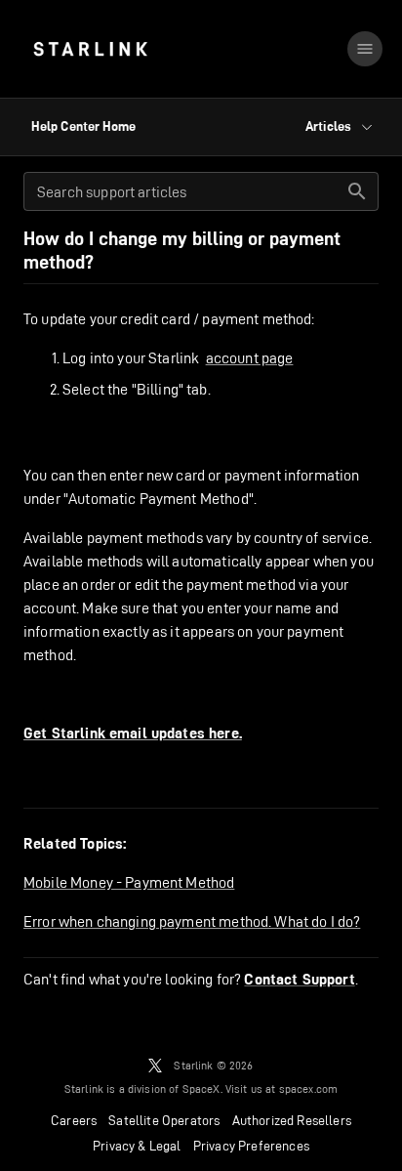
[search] (357, 191)
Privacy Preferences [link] (251, 1145)
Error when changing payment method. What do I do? (191, 921)
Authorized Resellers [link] (291, 1120)
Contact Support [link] (299, 979)
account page (250, 358)
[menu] (364, 48)
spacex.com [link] (309, 1088)
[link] (90, 49)
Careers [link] (74, 1120)
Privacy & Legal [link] (137, 1145)
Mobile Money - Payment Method (128, 882)
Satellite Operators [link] (164, 1120)
